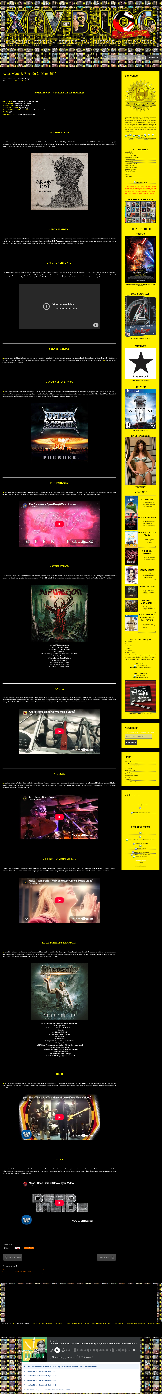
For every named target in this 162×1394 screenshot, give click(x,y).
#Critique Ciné (129, 154)
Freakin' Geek (128, 761)
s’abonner (58, 1357)
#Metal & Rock (26, 81)
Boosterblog (128, 779)
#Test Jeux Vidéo (130, 171)
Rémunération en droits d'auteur (101, 1323)
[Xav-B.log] (81, 27)
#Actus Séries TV (130, 159)
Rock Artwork (128, 768)
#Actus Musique (16, 81)
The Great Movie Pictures (131, 775)
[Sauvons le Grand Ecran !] (140, 857)
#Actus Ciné (128, 152)
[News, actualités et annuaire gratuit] (140, 855)
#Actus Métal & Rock (131, 163)
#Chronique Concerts (131, 167)
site (104, 360)
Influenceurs (140, 862)
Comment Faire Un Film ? (131, 782)
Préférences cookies (154, 1323)
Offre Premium (118, 1323)
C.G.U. (87, 1323)
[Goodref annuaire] (140, 848)
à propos (87, 1357)
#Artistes (127, 173)
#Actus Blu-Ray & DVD (131, 156)
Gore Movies (128, 777)
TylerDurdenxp (128, 773)
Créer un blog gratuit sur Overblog (42, 1323)
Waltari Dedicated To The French (133, 766)
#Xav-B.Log (128, 177)
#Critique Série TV (130, 161)
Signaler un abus (77, 1323)
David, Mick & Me (130, 770)
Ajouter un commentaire (23, 1271)
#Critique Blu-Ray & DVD (132, 158)
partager (73, 1357)
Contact (67, 1323)
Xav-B (14, 1323)
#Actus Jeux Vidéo (130, 169)
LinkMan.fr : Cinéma (140, 866)
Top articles (59, 1323)
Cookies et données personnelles (135, 1323)
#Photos (127, 175)
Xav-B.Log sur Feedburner (131, 764)
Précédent (15, 1257)
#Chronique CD (129, 165)
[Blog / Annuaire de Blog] (140, 846)
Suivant (104, 1257)
